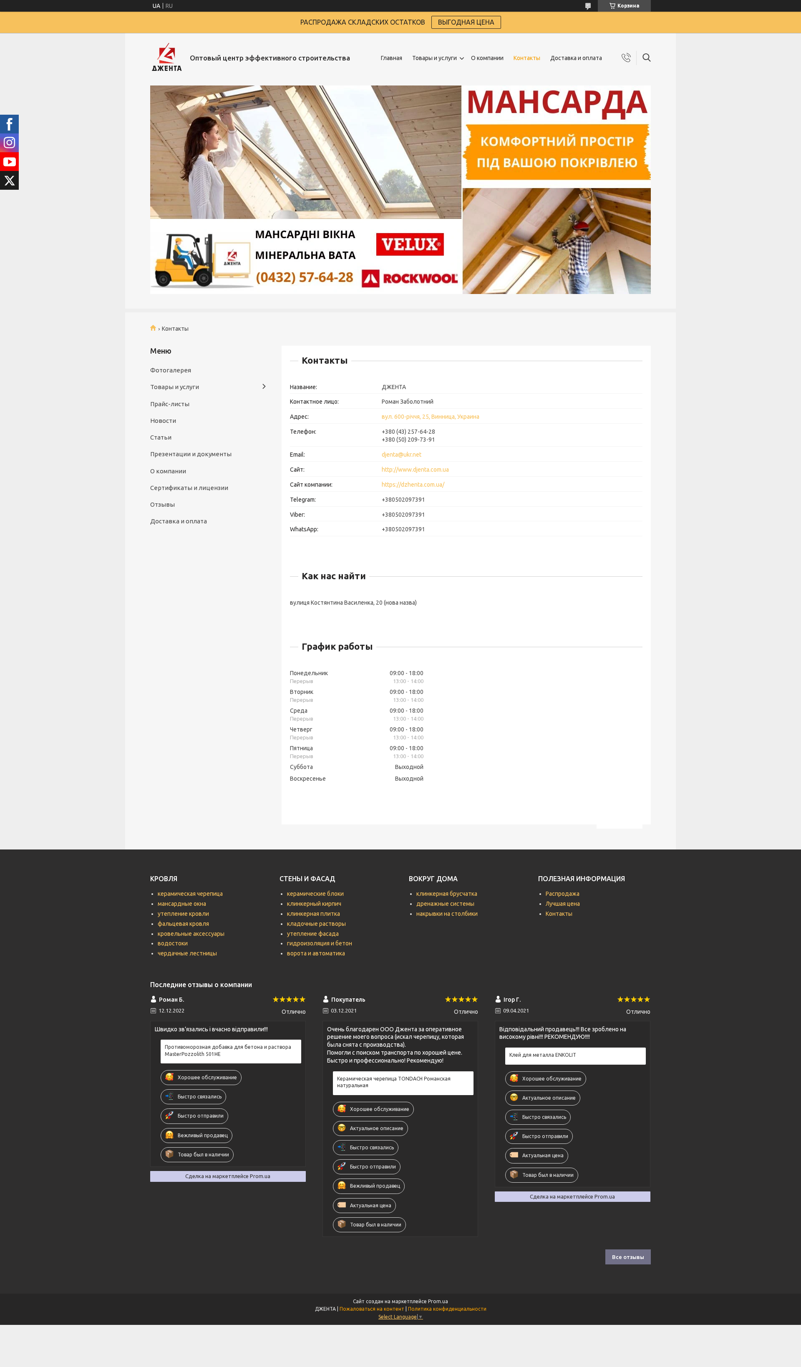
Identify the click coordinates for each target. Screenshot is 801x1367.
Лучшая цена (563, 903)
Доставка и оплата (576, 58)
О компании (487, 58)
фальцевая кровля (183, 923)
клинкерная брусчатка (446, 893)
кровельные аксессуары (191, 933)
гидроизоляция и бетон (319, 943)
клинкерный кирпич (314, 903)
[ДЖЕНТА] (167, 58)
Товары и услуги (434, 58)
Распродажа (562, 893)
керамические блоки (315, 893)
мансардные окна (182, 903)
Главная (391, 58)
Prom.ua (438, 1301)
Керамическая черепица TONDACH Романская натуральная (394, 1082)
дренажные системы (445, 903)
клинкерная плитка (313, 913)
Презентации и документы (191, 453)
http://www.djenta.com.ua (415, 469)
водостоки (173, 943)
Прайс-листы (169, 403)
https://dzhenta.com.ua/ (413, 484)
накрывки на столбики (447, 913)
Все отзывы (628, 1257)
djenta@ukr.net (401, 454)
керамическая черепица (190, 893)
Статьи (160, 437)
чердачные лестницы (187, 953)
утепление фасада (313, 933)
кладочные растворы (316, 923)
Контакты (527, 58)
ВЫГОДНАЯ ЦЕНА (466, 22)
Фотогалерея (170, 370)
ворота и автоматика (316, 953)
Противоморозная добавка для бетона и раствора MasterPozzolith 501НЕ (228, 1050)
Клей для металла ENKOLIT (542, 1055)
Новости (163, 420)
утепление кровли (183, 913)
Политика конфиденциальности (447, 1309)
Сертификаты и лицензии (189, 487)
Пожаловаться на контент (372, 1309)
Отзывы (162, 504)
